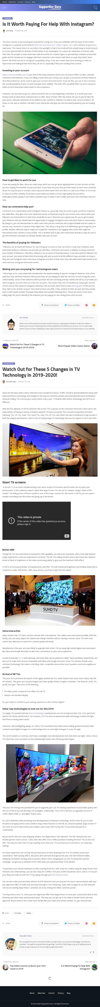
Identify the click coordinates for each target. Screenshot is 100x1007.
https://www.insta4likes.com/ (14, 74)
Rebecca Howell (11, 1003)
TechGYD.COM (60, 944)
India (29, 913)
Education (8, 985)
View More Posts (87, 317)
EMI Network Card (60, 875)
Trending (7, 18)
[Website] (90, 952)
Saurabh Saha (11, 381)
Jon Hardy (9, 30)
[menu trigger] (5, 7)
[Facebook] (93, 952)
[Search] (95, 7)
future (18, 913)
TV (12, 487)
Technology (9, 363)
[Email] (94, 305)
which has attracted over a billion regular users (53, 45)
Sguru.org (71, 944)
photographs (77, 286)
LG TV (21, 658)
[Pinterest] (87, 305)
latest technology (36, 713)
